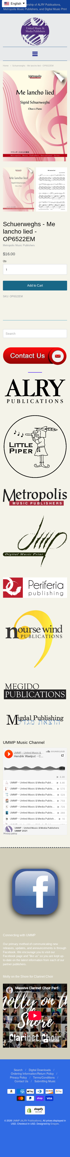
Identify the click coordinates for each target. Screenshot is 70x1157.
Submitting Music (44, 1081)
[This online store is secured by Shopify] (35, 1113)
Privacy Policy (18, 1077)
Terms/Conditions (44, 1077)
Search (18, 1070)
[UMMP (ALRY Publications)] (35, 43)
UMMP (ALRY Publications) (27, 1120)
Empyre (55, 1123)
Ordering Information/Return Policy (32, 1073)
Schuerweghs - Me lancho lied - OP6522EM (32, 65)
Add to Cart (35, 285)
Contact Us (21, 1081)
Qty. (5, 261)
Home (6, 65)
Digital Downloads (40, 1070)
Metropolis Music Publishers (19, 245)
